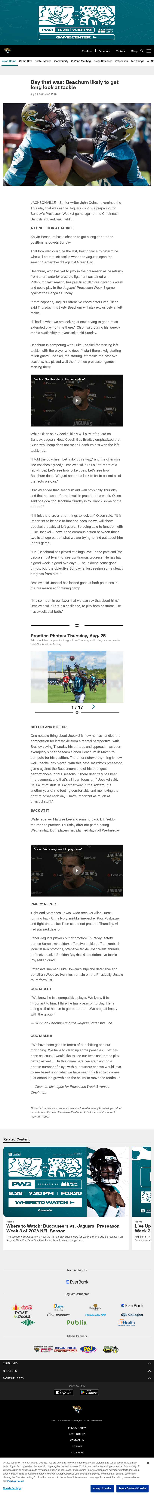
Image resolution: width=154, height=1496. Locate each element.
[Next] (93, 706)
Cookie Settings (12, 1488)
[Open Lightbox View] (77, 685)
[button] (77, 400)
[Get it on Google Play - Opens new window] (89, 1394)
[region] (77, 1476)
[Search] (141, 50)
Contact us (77, 1440)
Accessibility (77, 1434)
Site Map (77, 1446)
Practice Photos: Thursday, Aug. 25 (68, 635)
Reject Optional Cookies (132, 1488)
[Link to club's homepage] (7, 49)
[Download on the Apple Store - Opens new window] (63, 1393)
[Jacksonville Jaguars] (77, 1409)
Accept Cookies (102, 1488)
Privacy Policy (77, 1428)
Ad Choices (77, 1452)
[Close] (148, 1463)
